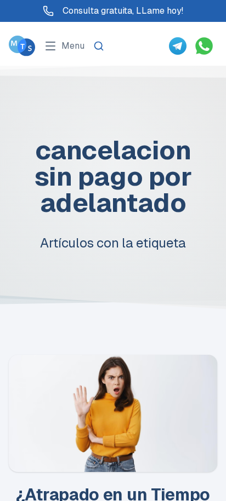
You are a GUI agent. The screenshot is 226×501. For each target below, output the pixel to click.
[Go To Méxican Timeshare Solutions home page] (22, 46)
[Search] (98, 46)
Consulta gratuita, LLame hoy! (123, 10)
